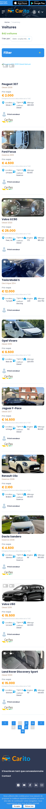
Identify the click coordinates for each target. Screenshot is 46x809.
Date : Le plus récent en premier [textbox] (22, 39)
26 (20, 727)
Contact (6, 775)
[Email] (42, 785)
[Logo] (18, 12)
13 (7, 262)
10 (7, 201)
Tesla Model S (11, 280)
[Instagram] (18, 785)
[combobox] (21, 38)
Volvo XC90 (9, 219)
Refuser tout (29, 806)
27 (26, 727)
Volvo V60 (8, 604)
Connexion (34, 12)
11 (6, 322)
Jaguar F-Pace (11, 408)
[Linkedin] (36, 785)
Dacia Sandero (11, 536)
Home (7, 22)
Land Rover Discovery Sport (20, 671)
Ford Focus (9, 151)
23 (26, 723)
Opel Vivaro (9, 340)
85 (23, 731)
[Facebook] (30, 785)
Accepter (17, 806)
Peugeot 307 (10, 84)
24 (33, 723)
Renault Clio (10, 476)
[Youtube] (24, 785)
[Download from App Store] (21, 3)
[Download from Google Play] (38, 3)
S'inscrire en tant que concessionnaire (22, 771)
